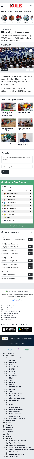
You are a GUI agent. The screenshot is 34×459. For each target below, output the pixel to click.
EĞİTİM (12, 369)
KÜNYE (20, 324)
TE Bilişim (21, 343)
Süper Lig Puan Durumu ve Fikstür (21, 449)
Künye (8, 434)
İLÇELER (12, 405)
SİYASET (10, 11)
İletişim (8, 436)
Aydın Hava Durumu (9, 308)
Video (8, 423)
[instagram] (18, 349)
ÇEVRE (11, 385)
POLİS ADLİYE (14, 400)
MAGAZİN (13, 376)
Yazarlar (9, 425)
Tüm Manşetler (8, 315)
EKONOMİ (18, 11)
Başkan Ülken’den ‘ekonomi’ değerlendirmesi (7, 114)
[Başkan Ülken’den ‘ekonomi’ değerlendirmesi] (8, 107)
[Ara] (31, 6)
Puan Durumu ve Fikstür (11, 313)
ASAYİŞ (12, 402)
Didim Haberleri (15, 414)
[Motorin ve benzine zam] (25, 107)
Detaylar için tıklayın (17, 226)
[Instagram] (17, 300)
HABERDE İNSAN (15, 393)
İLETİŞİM (27, 324)
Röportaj (9, 427)
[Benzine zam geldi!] (8, 137)
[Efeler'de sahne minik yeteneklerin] (25, 123)
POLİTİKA (13, 382)
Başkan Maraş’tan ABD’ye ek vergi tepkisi (23, 144)
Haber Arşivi (7, 319)
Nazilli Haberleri (15, 407)
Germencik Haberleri (17, 418)
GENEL (11, 364)
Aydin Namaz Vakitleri (10, 310)
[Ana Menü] (2, 6)
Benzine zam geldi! (7, 143)
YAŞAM (12, 373)
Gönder (5, 172)
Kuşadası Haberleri (16, 409)
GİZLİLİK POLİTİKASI (9, 324)
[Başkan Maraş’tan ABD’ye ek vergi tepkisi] (25, 137)
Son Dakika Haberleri (10, 317)
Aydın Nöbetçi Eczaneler (11, 306)
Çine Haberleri (14, 411)
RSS (5, 338)
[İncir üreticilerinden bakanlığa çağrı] (8, 123)
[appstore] (9, 329)
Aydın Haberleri (15, 358)
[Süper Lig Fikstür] (32, 232)
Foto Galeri (10, 420)
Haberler (4, 29)
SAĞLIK (12, 389)
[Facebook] (13, 300)
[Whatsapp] (20, 300)
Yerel (11, 380)
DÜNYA (12, 371)
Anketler (9, 431)
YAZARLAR (27, 11)
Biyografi (9, 429)
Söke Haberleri (14, 416)
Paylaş (5, 69)
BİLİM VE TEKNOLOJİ (17, 398)
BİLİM (11, 378)
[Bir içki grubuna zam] (17, 57)
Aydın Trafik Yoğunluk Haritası (12, 311)
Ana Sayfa (10, 353)
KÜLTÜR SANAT (15, 387)
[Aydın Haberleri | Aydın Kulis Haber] (16, 5)
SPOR (11, 391)
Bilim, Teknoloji (14, 396)
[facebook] (10, 349)
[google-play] (25, 329)
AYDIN (3, 11)
